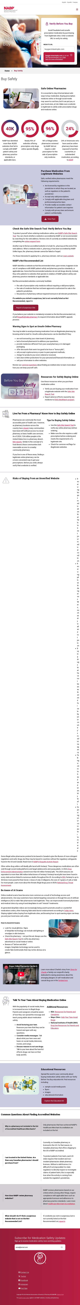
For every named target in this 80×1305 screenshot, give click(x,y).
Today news (68, 911)
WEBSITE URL (48, 44)
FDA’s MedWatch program (64, 400)
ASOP (71, 160)
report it (62, 1221)
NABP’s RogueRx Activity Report (45, 862)
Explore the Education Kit (54, 1101)
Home (7, 71)
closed (25, 428)
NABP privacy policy (24, 1298)
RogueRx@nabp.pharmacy (27, 317)
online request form (32, 241)
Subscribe (60, 1247)
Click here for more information (55, 58)
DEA (63, 877)
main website (68, 256)
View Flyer (51, 219)
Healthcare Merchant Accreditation (61, 1204)
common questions (29, 365)
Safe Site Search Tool (65, 425)
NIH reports (17, 442)
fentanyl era (63, 980)
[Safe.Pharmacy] (24, 9)
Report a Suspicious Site (25, 308)
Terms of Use (60, 1294)
